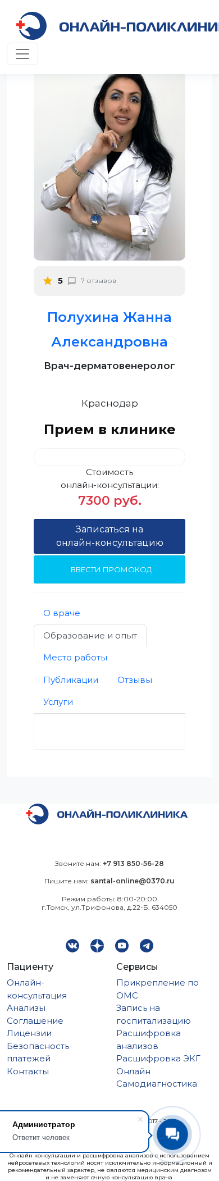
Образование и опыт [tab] (90, 635)
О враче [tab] (61, 613)
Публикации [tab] (70, 679)
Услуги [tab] (58, 701)
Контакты (28, 1071)
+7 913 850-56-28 (133, 863)
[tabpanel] (109, 732)
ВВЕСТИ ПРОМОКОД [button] (111, 569)
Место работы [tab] (75, 657)
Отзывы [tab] (134, 679)
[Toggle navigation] (22, 54)
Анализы (26, 1007)
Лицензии (29, 1033)
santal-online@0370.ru (132, 881)
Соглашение (35, 1020)
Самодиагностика (156, 1083)
